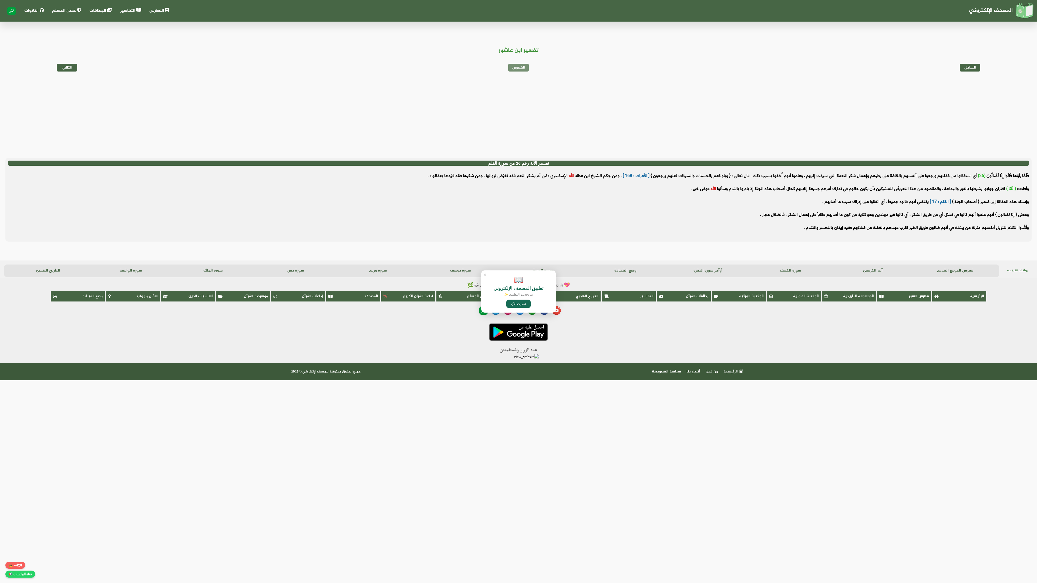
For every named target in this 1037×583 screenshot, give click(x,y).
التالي (67, 68)
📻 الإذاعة (15, 565)
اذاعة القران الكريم (418, 296)
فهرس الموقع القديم (955, 270)
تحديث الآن (518, 304)
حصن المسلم (64, 10)
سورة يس (295, 270)
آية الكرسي (873, 270)
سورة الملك (213, 270)
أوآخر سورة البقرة (707, 270)
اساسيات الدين (200, 296)
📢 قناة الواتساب (20, 574)
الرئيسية (977, 296)
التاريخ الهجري (48, 270)
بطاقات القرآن (697, 296)
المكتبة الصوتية (806, 296)
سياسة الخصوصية (666, 371)
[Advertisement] (518, 114)
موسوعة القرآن (256, 296)
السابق (970, 68)
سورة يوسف (460, 270)
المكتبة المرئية (751, 296)
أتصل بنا (693, 371)
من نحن (712, 371)
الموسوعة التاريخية (858, 296)
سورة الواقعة (130, 270)
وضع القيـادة (625, 270)
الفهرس (157, 10)
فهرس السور (919, 296)
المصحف (371, 296)
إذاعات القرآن (312, 296)
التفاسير (128, 10)
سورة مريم (378, 270)
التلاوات (32, 10)
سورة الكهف (790, 270)
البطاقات (98, 10)
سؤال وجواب (147, 296)
